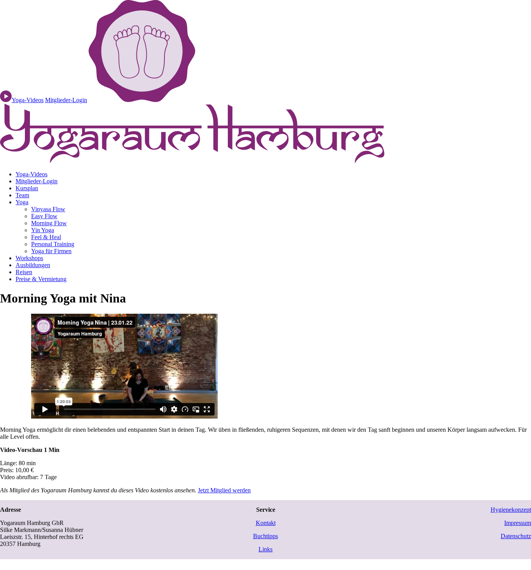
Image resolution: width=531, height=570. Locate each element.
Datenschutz (516, 536)
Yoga (22, 202)
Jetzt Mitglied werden (224, 490)
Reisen (24, 272)
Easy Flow (44, 216)
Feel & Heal (46, 237)
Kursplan (27, 188)
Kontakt (266, 523)
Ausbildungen (33, 265)
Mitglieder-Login (66, 100)
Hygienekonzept (511, 509)
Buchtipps (265, 536)
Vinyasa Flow (48, 209)
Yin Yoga (42, 230)
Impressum (517, 523)
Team (22, 195)
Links (265, 549)
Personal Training (52, 244)
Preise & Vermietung (41, 279)
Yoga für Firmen (51, 251)
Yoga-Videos (31, 174)
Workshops (29, 258)
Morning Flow (49, 223)
